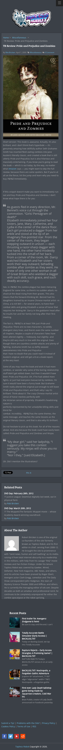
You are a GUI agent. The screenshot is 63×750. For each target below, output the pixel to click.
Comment (49, 52)
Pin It (28, 472)
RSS (34, 726)
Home (6, 37)
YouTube (16, 736)
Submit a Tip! (7, 723)
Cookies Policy (8, 726)
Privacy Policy (48, 723)
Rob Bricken (10, 52)
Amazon (12, 168)
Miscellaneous (19, 37)
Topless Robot (22, 746)
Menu (59, 3)
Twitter (10, 736)
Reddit (23, 736)
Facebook (4, 736)
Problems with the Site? (28, 723)
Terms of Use (23, 726)
